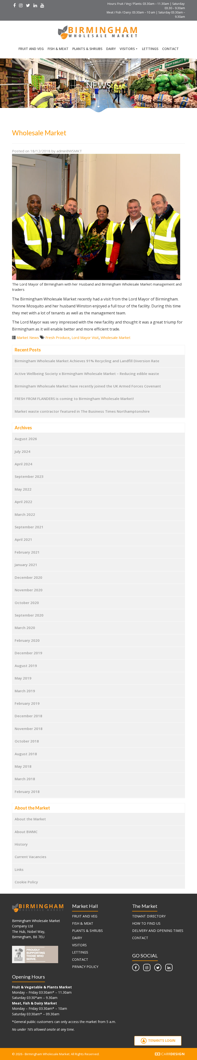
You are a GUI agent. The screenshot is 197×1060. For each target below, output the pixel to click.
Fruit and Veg (31, 48)
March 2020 (25, 627)
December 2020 (28, 577)
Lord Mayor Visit (85, 337)
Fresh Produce (57, 337)
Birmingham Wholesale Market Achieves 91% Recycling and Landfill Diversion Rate (87, 360)
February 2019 (27, 703)
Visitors (127, 48)
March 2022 (25, 514)
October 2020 (27, 602)
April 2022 (23, 501)
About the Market (30, 819)
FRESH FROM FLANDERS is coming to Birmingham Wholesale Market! (74, 398)
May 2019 (23, 678)
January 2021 (26, 564)
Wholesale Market (115, 337)
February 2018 (27, 791)
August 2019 (26, 665)
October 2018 (27, 741)
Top (185, 1048)
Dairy (111, 48)
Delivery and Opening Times (157, 930)
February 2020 (27, 640)
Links (19, 869)
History (21, 844)
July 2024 (22, 451)
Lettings (150, 48)
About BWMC (26, 831)
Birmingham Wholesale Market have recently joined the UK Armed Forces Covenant (88, 386)
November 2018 (29, 728)
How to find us (146, 923)
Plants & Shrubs (87, 48)
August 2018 (26, 753)
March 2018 (25, 778)
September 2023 (29, 476)
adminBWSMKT (69, 151)
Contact (170, 48)
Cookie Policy (26, 881)
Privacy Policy (85, 966)
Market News (28, 337)
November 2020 (29, 589)
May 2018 (23, 766)
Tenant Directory (149, 916)
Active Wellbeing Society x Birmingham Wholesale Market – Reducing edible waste (87, 373)
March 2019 (25, 690)
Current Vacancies (30, 856)
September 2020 (29, 615)
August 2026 (26, 438)
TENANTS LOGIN (161, 1040)
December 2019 (28, 652)
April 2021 (23, 539)
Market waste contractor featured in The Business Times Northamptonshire (82, 411)
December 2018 (28, 715)
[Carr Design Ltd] (169, 1053)
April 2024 (23, 463)
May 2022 (23, 489)
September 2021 (29, 526)
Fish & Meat (58, 48)
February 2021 (27, 552)
